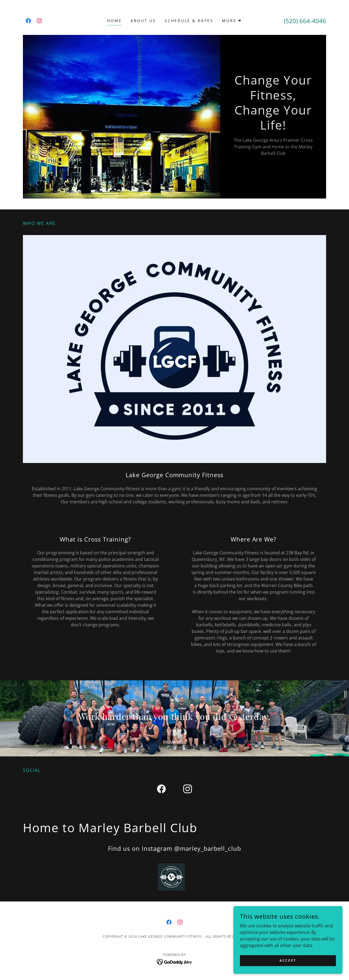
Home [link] (114, 20)
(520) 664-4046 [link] (305, 21)
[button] (232, 20)
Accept (287, 960)
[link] (28, 20)
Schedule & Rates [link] (189, 20)
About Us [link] (143, 20)
